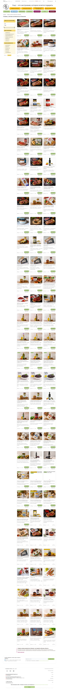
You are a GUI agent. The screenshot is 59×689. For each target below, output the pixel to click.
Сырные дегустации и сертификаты (38, 8)
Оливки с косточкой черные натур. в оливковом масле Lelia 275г (49, 381)
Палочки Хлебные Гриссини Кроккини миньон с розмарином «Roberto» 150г (23, 49)
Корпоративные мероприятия (49, 668)
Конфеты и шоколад (15, 8)
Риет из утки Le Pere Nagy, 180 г (49, 48)
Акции (45, 11)
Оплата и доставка (50, 670)
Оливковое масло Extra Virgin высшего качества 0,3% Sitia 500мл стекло (22, 422)
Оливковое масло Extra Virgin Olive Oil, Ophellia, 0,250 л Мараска (49, 167)
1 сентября (15, 11)
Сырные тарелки (22, 11)
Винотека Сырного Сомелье (50, 8)
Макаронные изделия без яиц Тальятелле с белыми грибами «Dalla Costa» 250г (22, 538)
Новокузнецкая (15, 678)
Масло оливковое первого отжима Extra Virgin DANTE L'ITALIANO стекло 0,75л (35, 361)
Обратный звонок (24, 1)
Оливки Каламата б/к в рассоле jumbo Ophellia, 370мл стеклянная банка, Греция (49, 598)
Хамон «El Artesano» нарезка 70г (36, 87)
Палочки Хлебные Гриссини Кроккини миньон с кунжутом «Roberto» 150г (49, 147)
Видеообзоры (52, 11)
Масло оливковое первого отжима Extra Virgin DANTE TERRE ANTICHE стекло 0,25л (49, 361)
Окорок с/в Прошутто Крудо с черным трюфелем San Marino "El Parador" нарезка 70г (35, 127)
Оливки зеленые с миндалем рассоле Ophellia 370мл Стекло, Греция (36, 246)
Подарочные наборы (27, 8)
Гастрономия (29, 11)
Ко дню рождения (37, 11)
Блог (52, 682)
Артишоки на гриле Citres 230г (49, 126)
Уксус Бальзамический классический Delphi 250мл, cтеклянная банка (35, 461)
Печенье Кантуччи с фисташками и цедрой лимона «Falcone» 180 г (49, 442)
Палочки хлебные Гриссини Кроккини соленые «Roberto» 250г (49, 207)
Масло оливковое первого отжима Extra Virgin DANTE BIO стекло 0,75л (22, 361)
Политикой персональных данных (41, 684)
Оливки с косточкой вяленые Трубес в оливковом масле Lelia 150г (23, 381)
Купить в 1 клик (26, 36)
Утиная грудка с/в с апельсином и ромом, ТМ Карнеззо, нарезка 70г (49, 637)
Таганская (12, 675)
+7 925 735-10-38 (17, 1)
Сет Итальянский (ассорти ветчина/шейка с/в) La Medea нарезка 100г (35, 187)
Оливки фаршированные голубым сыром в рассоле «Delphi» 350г (21, 401)
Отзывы (36, 1)
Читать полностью (21, 652)
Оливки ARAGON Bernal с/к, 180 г (49, 537)
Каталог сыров (6, 11)
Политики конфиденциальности (44, 660)
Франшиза (51, 678)
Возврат (52, 672)
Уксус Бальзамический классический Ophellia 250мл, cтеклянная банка (49, 461)
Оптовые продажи (50, 680)
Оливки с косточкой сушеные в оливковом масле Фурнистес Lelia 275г (36, 381)
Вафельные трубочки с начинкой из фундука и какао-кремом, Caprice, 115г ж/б (23, 578)
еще (51, 288)
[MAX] (13, 671)
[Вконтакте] (10, 671)
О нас (52, 674)
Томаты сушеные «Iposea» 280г (35, 48)
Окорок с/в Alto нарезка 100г (35, 537)
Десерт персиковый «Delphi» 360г (49, 303)
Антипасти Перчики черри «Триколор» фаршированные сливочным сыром (49, 187)
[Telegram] (7, 671)
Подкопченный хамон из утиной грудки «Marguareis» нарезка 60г (22, 88)
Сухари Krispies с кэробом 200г (35, 636)
